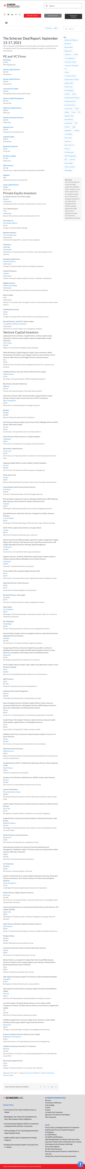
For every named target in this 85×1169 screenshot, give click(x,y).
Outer (5, 725)
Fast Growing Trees (9, 235)
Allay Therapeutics (9, 400)
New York (68, 141)
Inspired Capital (8, 137)
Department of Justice (72, 79)
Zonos (5, 1063)
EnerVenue (7, 489)
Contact (48, 1110)
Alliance (6, 199)
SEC (66, 159)
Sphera (5, 312)
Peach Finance (8, 768)
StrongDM (6, 979)
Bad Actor (68, 43)
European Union (70, 105)
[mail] (16, 14)
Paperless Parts (8, 751)
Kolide (5, 585)
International (69, 119)
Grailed (5, 530)
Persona (6, 780)
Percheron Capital (9, 156)
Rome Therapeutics (9, 883)
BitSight (6, 413)
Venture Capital (8, 1075)
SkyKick (6, 938)
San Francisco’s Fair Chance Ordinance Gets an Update (20, 1111)
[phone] (19, 14)
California (68, 54)
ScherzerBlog (49, 1105)
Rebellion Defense (9, 823)
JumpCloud (7, 561)
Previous (49, 28)
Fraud (73, 112)
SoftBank (6, 175)
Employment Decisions (72, 98)
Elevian (5, 477)
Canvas (5, 427)
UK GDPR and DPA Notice (54, 1137)
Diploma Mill (69, 83)
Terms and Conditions (52, 1146)
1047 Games (7, 343)
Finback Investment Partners (13, 118)
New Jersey (68, 138)
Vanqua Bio (7, 1025)
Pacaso (5, 739)
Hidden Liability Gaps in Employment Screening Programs (20, 1139)
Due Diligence (69, 90)
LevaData (6, 597)
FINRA (67, 112)
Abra (4, 360)
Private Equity (49, 1073)
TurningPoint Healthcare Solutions (15, 324)
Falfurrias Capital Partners (12, 108)
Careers (48, 1107)
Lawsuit (67, 127)
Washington (68, 170)
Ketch (5, 573)
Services (48, 1100)
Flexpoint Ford (8, 127)
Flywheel (6, 504)
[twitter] (4, 14)
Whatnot (6, 1049)
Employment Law (70, 101)
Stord (5, 967)
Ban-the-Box (69, 47)
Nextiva (6, 693)
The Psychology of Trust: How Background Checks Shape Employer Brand (21, 1132)
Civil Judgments (70, 58)
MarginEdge (7, 624)
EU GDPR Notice (51, 1135)
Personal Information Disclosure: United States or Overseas (62, 1152)
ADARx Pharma (8, 374)
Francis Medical (8, 518)
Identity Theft (69, 116)
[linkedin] (12, 14)
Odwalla (6, 273)
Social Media (69, 163)
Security (72, 159)
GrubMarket (7, 547)
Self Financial (7, 926)
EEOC (74, 94)
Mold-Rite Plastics (9, 261)
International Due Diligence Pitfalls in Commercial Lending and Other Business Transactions (21, 1125)
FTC (79, 112)
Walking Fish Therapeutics (12, 1037)
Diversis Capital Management (13, 98)
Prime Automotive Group (11, 792)
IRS (76, 123)
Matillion (6, 638)
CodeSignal (7, 439)
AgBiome (6, 386)
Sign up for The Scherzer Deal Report (57, 1115)
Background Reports (71, 40)
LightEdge (6, 247)
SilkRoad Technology (10, 285)
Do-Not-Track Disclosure (53, 1149)
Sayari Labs (7, 912)
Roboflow (6, 866)
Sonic (5, 297)
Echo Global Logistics (10, 223)
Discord (5, 465)
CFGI (5, 211)
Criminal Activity (70, 76)
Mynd (5, 681)
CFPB (75, 54)
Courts (67, 72)
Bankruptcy (68, 51)
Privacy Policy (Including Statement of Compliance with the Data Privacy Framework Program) (62, 1128)
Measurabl (6, 655)
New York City (69, 145)
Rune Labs (6, 895)
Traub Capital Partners (11, 185)
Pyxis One (6, 809)
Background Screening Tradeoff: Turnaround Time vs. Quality (21, 1146)
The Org (6, 993)
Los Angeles (68, 134)
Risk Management (70, 156)
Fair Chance (68, 108)
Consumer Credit (70, 62)
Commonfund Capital (10, 89)
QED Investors (8, 165)
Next (55, 28)
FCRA (77, 108)
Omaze (5, 710)
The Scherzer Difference (53, 1103)
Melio (5, 669)
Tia (4, 1010)
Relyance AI (7, 837)
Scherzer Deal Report (33, 1073)
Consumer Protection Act (72, 67)
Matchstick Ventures (10, 146)
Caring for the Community (54, 1112)
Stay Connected (50, 1117)
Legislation (68, 130)
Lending (76, 130)
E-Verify (67, 94)
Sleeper (5, 950)
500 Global (7, 60)
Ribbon (5, 854)
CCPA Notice (49, 1132)
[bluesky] (8, 14)
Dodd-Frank (68, 87)
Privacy (67, 148)
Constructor (7, 451)
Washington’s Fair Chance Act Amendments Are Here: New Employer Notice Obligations (20, 1118)
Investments (68, 123)
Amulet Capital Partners (11, 79)
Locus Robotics (8, 609)
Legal (73, 127)
